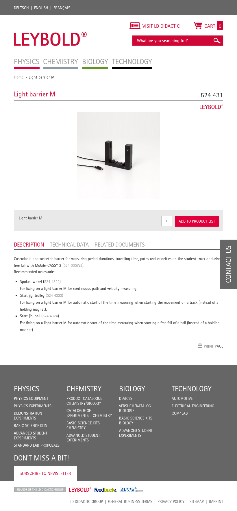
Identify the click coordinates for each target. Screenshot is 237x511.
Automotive (182, 398)
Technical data (69, 244)
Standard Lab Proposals (37, 445)
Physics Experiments (32, 406)
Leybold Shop (80, 490)
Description (29, 244)
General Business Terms (130, 501)
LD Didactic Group (86, 501)
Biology (132, 388)
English (41, 7)
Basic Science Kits (30, 425)
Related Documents (120, 244)
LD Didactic (40, 490)
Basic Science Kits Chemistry (83, 425)
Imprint (216, 501)
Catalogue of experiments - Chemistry (89, 413)
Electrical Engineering (193, 406)
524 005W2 (73, 265)
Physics (27, 388)
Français (61, 7)
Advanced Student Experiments (30, 435)
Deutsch (21, 7)
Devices (125, 398)
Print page (213, 346)
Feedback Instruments (106, 490)
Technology (192, 388)
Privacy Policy (171, 501)
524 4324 (50, 316)
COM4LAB (180, 413)
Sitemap (197, 501)
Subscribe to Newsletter (45, 473)
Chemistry (83, 388)
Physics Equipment (31, 398)
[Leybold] (50, 18)
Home (19, 76)
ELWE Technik (131, 490)
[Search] (217, 40)
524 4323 (54, 295)
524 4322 (52, 281)
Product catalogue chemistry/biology (84, 401)
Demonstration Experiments (28, 415)
